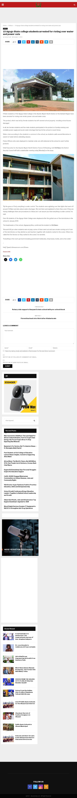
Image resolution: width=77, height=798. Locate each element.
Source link (6, 252)
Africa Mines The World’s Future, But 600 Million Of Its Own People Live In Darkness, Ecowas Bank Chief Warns (20, 463)
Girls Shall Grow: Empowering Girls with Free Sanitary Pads (25, 658)
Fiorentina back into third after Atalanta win (38, 318)
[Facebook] (30, 787)
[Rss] (46, 787)
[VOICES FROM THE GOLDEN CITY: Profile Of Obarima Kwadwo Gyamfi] (8, 682)
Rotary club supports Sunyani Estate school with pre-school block (38, 309)
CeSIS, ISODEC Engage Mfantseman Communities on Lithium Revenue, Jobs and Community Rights (18, 478)
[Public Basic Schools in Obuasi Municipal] (8, 727)
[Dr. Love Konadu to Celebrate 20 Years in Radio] (8, 648)
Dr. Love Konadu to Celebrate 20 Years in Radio (25, 646)
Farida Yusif (8, 37)
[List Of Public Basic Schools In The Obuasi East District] (8, 704)
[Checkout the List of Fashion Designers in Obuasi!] (8, 715)
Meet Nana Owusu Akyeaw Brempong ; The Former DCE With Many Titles (25, 669)
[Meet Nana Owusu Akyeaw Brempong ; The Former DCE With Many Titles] (8, 670)
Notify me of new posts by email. (16, 362)
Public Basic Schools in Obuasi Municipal (23, 725)
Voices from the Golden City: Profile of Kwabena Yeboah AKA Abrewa (24, 692)
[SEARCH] (34, 421)
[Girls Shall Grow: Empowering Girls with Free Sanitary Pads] (8, 659)
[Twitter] (35, 787)
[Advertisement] (38, 13)
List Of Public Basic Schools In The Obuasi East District (25, 702)
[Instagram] (40, 787)
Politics (5, 28)
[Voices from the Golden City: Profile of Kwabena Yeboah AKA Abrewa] (8, 693)
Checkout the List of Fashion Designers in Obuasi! (22, 715)
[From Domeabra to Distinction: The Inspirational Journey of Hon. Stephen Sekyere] (8, 636)
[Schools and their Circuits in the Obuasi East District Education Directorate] (8, 738)
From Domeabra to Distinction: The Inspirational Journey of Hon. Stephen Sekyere (24, 636)
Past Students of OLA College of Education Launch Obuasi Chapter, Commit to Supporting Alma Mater (19, 454)
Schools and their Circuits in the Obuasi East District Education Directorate (24, 737)
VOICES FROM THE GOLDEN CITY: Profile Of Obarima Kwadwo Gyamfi (24, 681)
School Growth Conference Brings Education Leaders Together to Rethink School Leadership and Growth (20, 493)
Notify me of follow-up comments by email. (20, 357)
